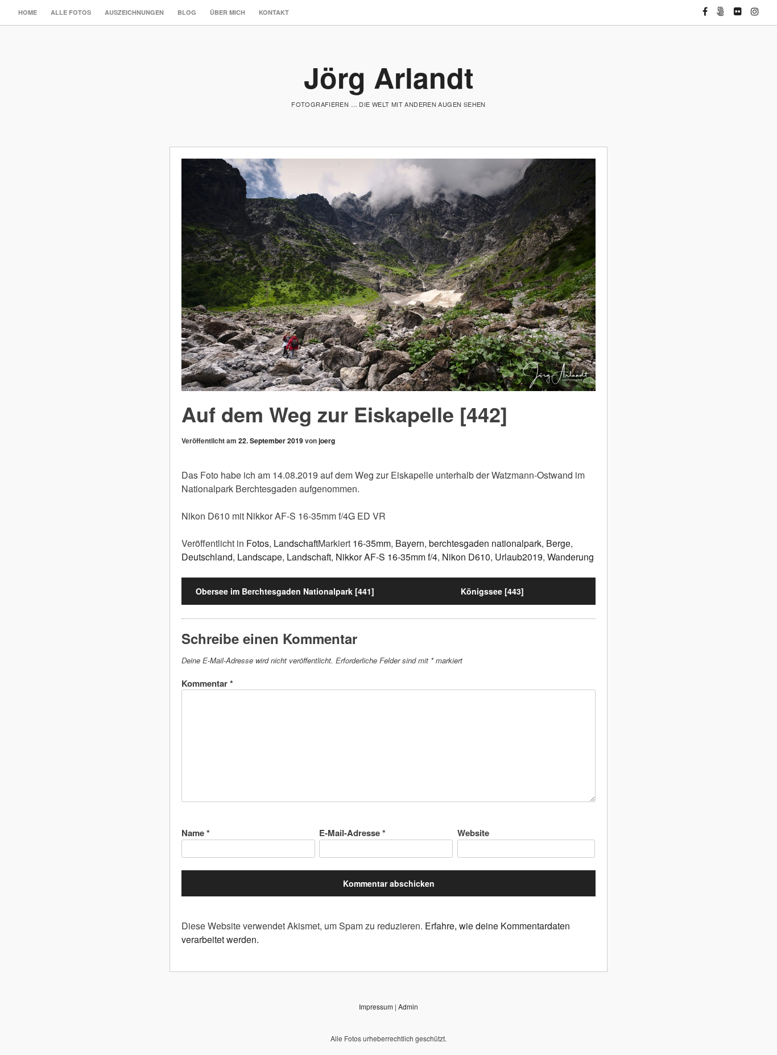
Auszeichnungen (134, 12)
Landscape (259, 556)
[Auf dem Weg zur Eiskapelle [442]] (388, 275)
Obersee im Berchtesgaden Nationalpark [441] (285, 591)
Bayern (409, 543)
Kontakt (274, 12)
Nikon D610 (466, 556)
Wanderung (570, 556)
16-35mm (372, 543)
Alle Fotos (71, 12)
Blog (186, 12)
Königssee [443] (492, 591)
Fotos (257, 543)
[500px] (720, 6)
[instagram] (754, 6)
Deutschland (207, 556)
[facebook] (705, 6)
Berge (558, 543)
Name (195, 832)
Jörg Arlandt (389, 77)
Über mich (227, 12)
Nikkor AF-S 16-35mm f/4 (386, 556)
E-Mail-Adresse (352, 832)
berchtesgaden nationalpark (485, 543)
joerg (327, 440)
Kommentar (207, 683)
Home (27, 12)
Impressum (376, 1006)
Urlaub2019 (519, 556)
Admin (408, 1006)
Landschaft (296, 543)
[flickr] (737, 6)
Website (473, 832)
